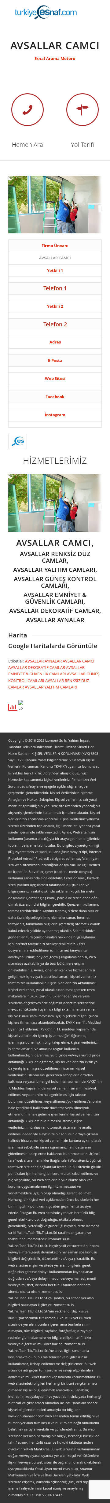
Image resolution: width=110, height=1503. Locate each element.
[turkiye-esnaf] (45, 12)
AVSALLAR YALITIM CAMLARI (51, 687)
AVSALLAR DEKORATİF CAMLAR (37, 667)
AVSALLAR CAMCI (78, 661)
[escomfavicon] (17, 441)
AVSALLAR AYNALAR (44, 661)
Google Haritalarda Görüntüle (52, 646)
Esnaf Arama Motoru (55, 58)
